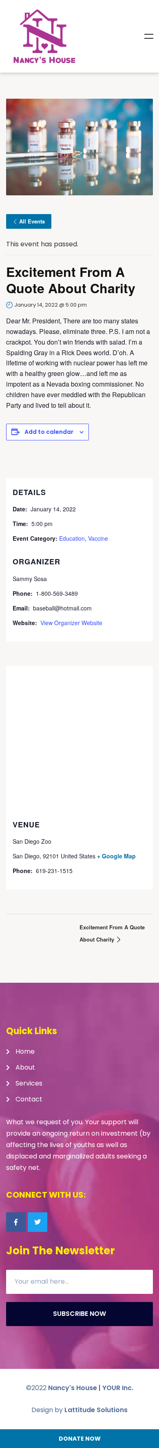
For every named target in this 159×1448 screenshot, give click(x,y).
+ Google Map (116, 856)
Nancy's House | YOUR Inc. (90, 1388)
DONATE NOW (80, 1439)
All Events (32, 221)
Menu (149, 36)
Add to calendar (48, 432)
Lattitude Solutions (96, 1410)
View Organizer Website (71, 623)
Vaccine (98, 538)
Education (72, 538)
